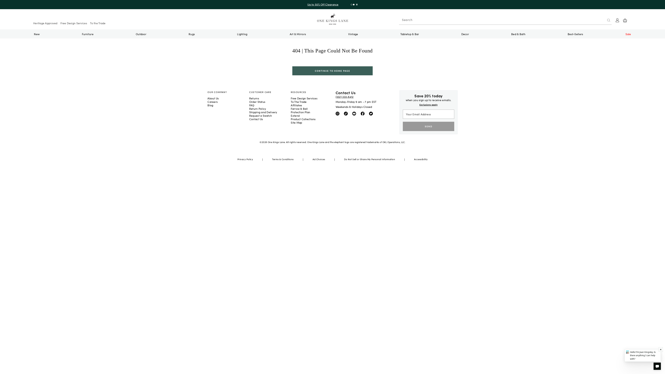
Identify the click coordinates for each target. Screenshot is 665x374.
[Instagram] (338, 113)
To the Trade (97, 23)
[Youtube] (355, 113)
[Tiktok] (346, 113)
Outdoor (141, 34)
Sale (628, 34)
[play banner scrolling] (357, 4)
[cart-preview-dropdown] (625, 20)
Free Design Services (73, 23)
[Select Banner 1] (353, 4)
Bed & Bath (518, 34)
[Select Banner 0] (351, 4)
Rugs (192, 34)
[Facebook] (363, 113)
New (37, 34)
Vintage (353, 34)
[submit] (608, 20)
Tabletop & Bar (409, 34)
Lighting (242, 34)
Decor (465, 34)
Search (407, 19)
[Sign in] (617, 20)
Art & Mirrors (298, 34)
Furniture (87, 34)
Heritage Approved (45, 23)
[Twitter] (371, 113)
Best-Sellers (575, 34)
